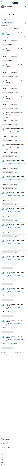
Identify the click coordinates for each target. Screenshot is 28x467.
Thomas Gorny (8, 6)
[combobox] (14, 28)
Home (2, 457)
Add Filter (5, 25)
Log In (21, 2)
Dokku (18, 36)
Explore (3, 459)
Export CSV (23, 23)
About (2, 462)
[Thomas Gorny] (3, 6)
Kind (8, 22)
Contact (3, 464)
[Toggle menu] (25, 3)
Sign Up (15, 2)
